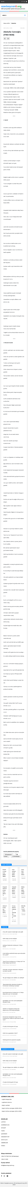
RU (3, 1)
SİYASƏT (3, 1128)
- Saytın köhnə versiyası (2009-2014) (11, 1108)
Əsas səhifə (6, 23)
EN (2, 1)
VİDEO (3, 1145)
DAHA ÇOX (4, 1139)
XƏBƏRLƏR (4, 1142)
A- (5, 38)
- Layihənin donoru (6, 1102)
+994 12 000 (4, 1159)
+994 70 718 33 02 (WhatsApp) (10, 1156)
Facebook (8, 854)
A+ (8, 38)
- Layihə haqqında (6, 1099)
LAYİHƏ (3, 1122)
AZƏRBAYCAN (5, 1125)
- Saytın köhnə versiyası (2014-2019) (11, 1111)
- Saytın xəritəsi (5, 1105)
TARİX (3, 1131)
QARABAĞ (4, 1133)
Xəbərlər (13, 23)
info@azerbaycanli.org (7, 1165)
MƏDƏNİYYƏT (5, 1136)
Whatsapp (16, 856)
